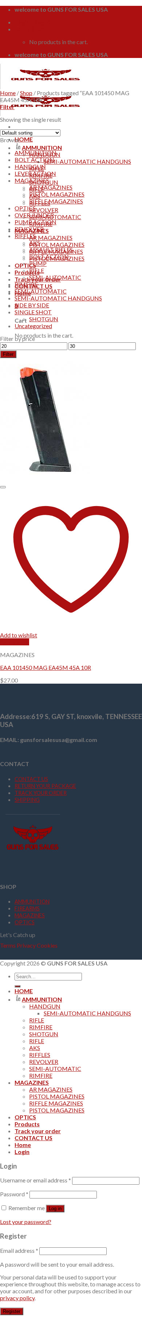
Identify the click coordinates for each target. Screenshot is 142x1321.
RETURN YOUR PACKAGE (45, 786)
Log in (55, 1208)
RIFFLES (25, 235)
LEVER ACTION (35, 173)
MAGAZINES (32, 180)
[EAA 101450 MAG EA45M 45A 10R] (45, 477)
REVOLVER (43, 209)
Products (27, 272)
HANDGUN (30, 166)
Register (11, 1311)
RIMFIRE (26, 284)
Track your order (38, 1130)
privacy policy (17, 1297)
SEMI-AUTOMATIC (55, 216)
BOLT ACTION (34, 159)
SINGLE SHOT (33, 311)
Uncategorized (33, 325)
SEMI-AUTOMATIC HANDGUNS (87, 161)
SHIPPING (27, 800)
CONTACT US (31, 779)
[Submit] (17, 986)
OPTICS (25, 265)
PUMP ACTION (35, 221)
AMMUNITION (42, 147)
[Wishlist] (3, 487)
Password (14, 1193)
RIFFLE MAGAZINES (56, 201)
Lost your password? (25, 1221)
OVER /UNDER (34, 214)
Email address (19, 1250)
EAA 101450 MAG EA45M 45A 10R (45, 667)
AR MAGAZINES (50, 237)
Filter (8, 354)
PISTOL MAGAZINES (56, 244)
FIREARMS (27, 908)
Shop (26, 92)
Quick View (14, 641)
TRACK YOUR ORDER (41, 793)
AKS (34, 242)
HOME (24, 139)
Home (8, 92)
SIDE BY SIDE (32, 305)
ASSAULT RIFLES (51, 249)
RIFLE (36, 270)
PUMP (38, 263)
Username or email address (35, 1180)
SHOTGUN (43, 318)
